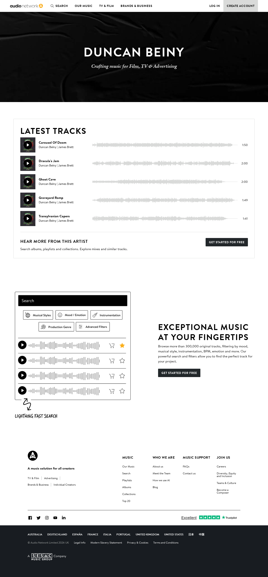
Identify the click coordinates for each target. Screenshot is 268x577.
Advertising (51, 478)
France (93, 534)
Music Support (196, 457)
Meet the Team (161, 473)
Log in (214, 6)
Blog (155, 487)
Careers (221, 466)
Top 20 (126, 501)
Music (127, 457)
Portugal (123, 534)
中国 (201, 534)
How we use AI (161, 480)
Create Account (241, 6)
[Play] (28, 145)
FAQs (186, 466)
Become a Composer (223, 491)
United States (173, 534)
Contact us (189, 473)
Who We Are (164, 457)
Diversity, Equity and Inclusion (226, 474)
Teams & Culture (226, 483)
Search (61, 6)
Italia (107, 534)
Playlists (127, 480)
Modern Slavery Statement (106, 542)
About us (158, 466)
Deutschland (57, 534)
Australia (35, 534)
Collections (128, 494)
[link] (26, 6)
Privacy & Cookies (137, 542)
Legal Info (79, 542)
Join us (223, 457)
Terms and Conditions (165, 542)
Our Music (84, 6)
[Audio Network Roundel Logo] (33, 456)
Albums (126, 487)
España (77, 534)
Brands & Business (136, 6)
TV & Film (106, 6)
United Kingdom (147, 534)
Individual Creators (65, 484)
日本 (191, 534)
